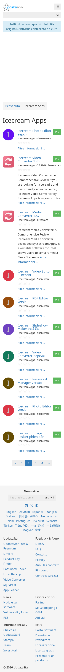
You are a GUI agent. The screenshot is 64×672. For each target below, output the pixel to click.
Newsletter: (32, 491)
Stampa (8, 640)
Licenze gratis (44, 650)
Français (51, 512)
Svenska (51, 521)
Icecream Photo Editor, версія (35, 132)
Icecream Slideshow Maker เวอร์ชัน (33, 327)
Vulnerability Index (15, 612)
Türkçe (8, 526)
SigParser (9, 585)
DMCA (39, 544)
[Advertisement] (32, 67)
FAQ (38, 549)
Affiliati (40, 618)
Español (37, 512)
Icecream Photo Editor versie (34, 408)
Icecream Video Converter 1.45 (29, 159)
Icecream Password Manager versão (32, 381)
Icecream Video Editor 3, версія (34, 273)
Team (7, 645)
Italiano (11, 516)
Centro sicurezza (46, 576)
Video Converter (14, 580)
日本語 (23, 516)
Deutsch (24, 512)
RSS (5, 618)
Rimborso (42, 570)
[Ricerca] (57, 15)
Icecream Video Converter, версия (31, 354)
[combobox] (28, 15)
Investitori (10, 650)
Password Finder (14, 569)
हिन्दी (38, 530)
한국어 (34, 516)
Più (57, 132)
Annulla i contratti (47, 565)
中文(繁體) (53, 526)
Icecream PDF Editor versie (33, 300)
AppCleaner (11, 590)
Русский (38, 521)
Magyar (28, 530)
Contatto (41, 554)
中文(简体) (37, 526)
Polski (10, 521)
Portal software (45, 630)
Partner (40, 602)
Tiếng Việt (21, 526)
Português (23, 521)
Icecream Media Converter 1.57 (30, 214)
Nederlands (49, 516)
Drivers (8, 554)
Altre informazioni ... (31, 148)
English (11, 512)
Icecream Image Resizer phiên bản (31, 435)
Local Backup (12, 574)
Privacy (40, 560)
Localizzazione (45, 645)
